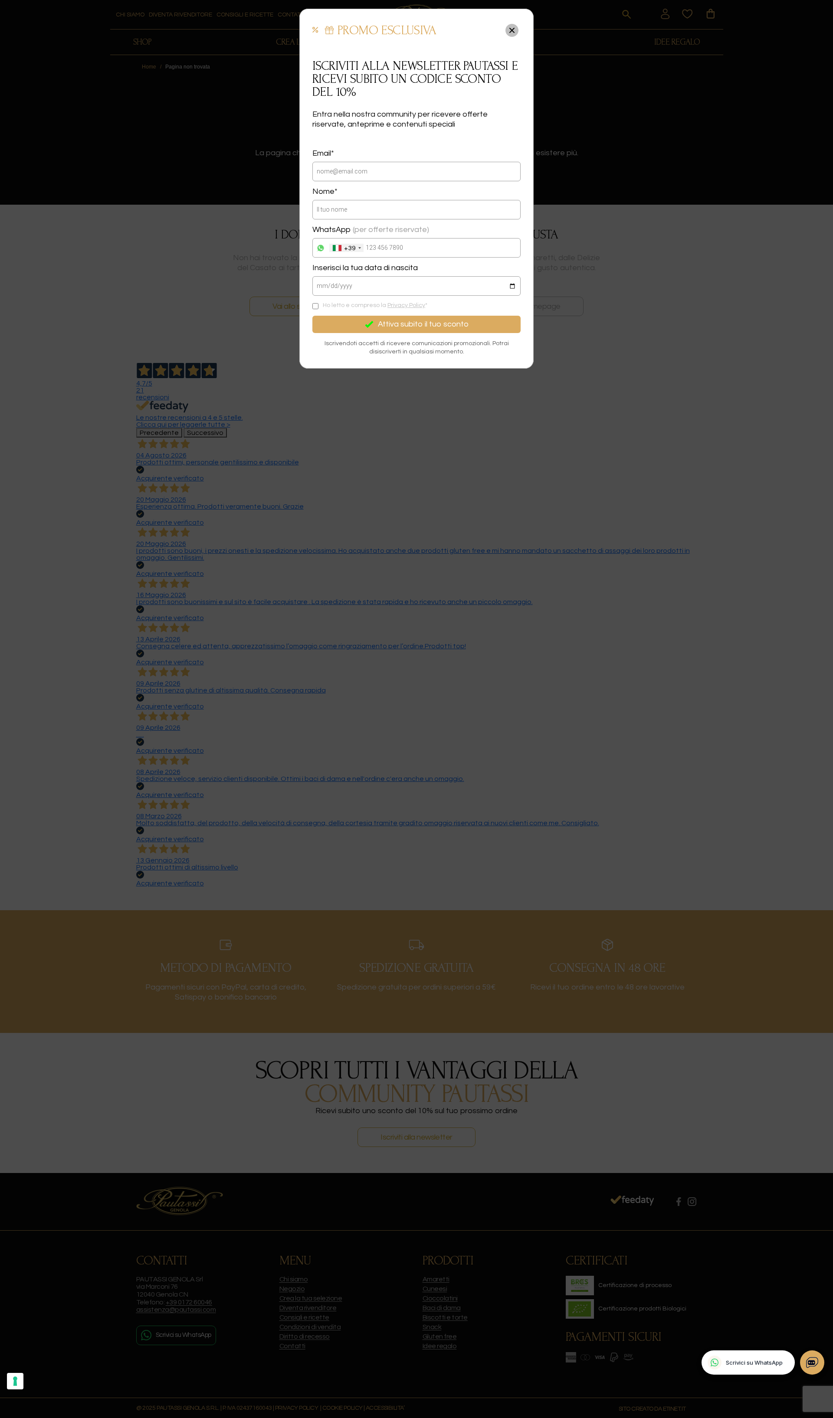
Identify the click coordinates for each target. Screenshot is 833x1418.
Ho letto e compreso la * (375, 305)
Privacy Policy (406, 305)
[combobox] (346, 248)
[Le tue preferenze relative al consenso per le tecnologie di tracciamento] (15, 1381)
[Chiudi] (512, 30)
